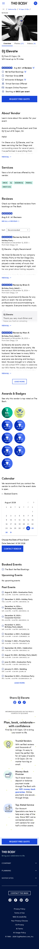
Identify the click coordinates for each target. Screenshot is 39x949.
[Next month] (34, 502)
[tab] (19, 43)
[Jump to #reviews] (33, 68)
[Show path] (3, 9)
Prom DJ (29, 183)
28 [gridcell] (28, 528)
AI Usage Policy (19, 932)
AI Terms (19, 929)
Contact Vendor (12, 548)
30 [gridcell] (6, 532)
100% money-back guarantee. (25, 790)
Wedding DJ (19, 183)
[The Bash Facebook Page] (15, 900)
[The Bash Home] (19, 3)
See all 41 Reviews (9, 221)
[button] (19, 28)
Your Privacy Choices (19, 921)
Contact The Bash (19, 893)
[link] (14, 703)
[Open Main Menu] (3, 3)
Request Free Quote (19, 99)
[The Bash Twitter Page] (26, 900)
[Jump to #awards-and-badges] (25, 79)
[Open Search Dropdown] (35, 3)
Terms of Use (19, 913)
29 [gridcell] (33, 528)
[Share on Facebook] (19, 703)
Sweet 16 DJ (7, 187)
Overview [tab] (7, 43)
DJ (11, 183)
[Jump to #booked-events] (25, 72)
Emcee (5, 183)
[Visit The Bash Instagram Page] (9, 900)
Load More (19, 381)
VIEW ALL (5, 156)
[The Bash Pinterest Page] (21, 900)
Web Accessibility (19, 917)
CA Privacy (19, 925)
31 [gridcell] (11, 532)
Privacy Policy (19, 909)
